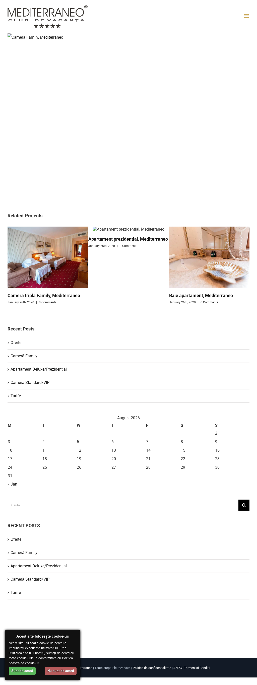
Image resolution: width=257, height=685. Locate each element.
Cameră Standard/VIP (30, 382)
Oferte (16, 342)
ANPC (177, 668)
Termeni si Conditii (197, 668)
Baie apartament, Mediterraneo (201, 295)
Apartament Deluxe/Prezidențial (39, 369)
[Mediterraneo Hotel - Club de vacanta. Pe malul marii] (48, 16)
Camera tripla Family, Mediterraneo (44, 295)
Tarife (16, 395)
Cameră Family (24, 356)
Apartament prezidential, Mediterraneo (128, 239)
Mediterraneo (83, 668)
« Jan (12, 484)
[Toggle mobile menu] (246, 16)
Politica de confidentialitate (152, 668)
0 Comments (47, 302)
